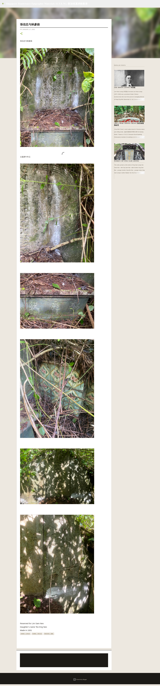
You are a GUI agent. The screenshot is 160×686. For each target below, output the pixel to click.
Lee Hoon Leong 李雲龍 (125, 87)
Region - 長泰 (49, 633)
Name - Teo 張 (37, 633)
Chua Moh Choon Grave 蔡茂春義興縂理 (129, 124)
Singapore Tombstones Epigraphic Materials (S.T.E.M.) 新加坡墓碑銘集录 (47, 3)
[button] (21, 33)
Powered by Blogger (81, 679)
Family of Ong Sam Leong (126, 161)
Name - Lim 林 (25, 633)
